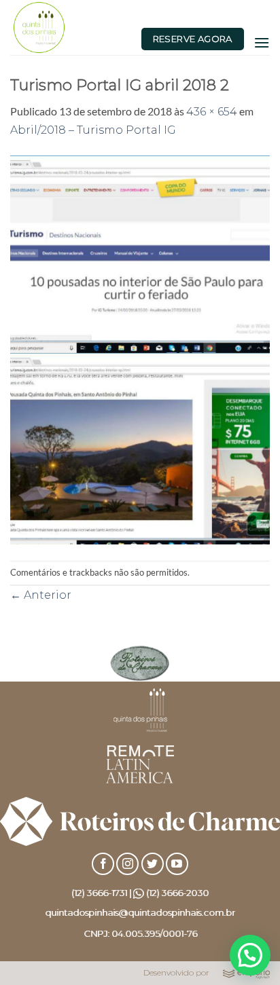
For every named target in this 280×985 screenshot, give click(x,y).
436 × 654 (211, 111)
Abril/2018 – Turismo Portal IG (93, 130)
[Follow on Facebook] (103, 864)
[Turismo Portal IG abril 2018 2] (140, 348)
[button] (261, 42)
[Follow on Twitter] (152, 864)
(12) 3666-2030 (177, 892)
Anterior (40, 595)
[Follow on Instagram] (127, 864)
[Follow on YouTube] (177, 864)
